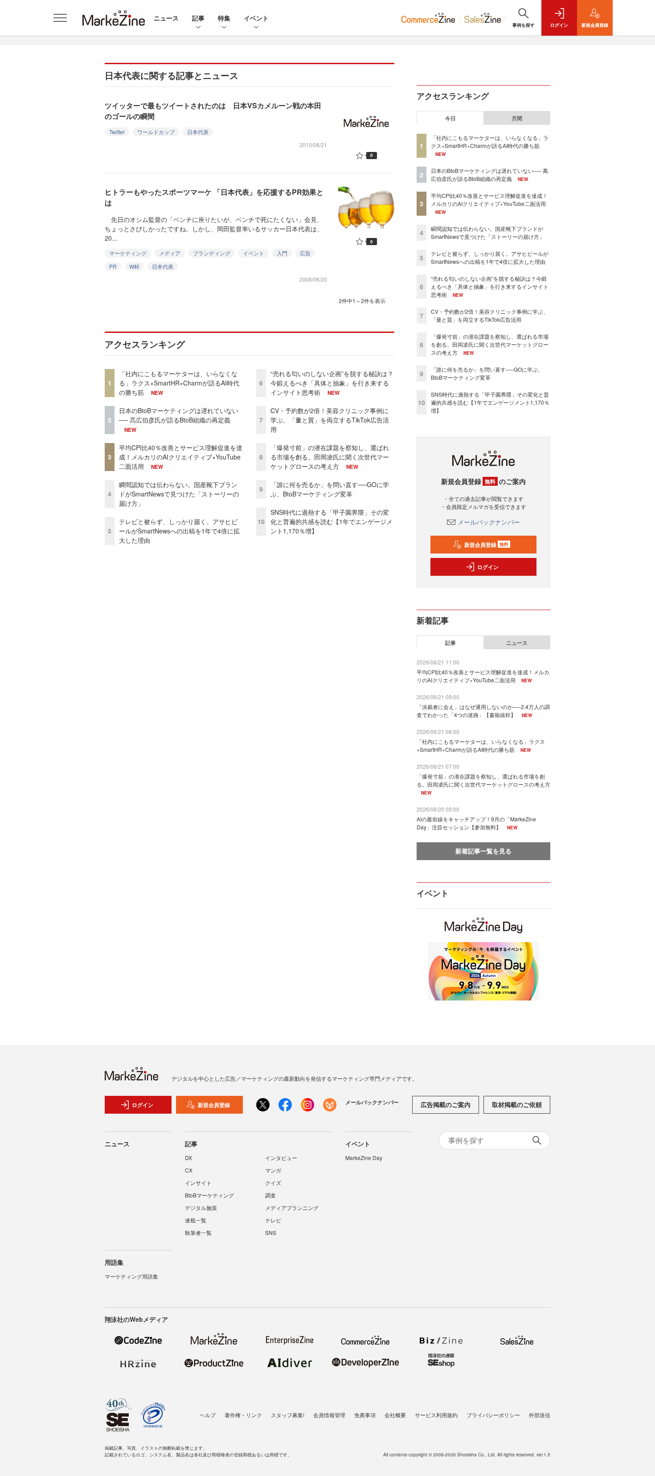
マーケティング (128, 253)
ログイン (488, 567)
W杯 (134, 266)
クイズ (273, 1182)
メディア (169, 253)
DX (188, 1157)
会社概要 (395, 1415)
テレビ (273, 1220)
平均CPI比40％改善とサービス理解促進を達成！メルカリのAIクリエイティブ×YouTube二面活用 (180, 457)
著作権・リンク (243, 1415)
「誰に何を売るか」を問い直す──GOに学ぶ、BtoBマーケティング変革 (329, 489)
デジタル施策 (201, 1207)
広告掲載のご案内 (446, 1104)
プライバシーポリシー (493, 1415)
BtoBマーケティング (209, 1195)
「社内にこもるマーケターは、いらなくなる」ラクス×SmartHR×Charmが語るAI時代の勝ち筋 (179, 383)
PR (113, 266)
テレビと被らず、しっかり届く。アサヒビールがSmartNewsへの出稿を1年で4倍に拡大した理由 (179, 531)
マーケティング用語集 (131, 1276)
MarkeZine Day (363, 1157)
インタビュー (281, 1157)
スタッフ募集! (287, 1415)
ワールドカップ (156, 131)
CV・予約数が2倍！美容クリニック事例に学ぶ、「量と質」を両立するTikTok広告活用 (329, 420)
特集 (224, 17)
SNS (270, 1232)
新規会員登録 (486, 545)
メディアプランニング (292, 1207)
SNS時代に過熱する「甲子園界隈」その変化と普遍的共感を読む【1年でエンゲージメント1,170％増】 (331, 521)
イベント (256, 17)
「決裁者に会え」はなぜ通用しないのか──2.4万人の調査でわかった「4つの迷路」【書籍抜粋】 (483, 710)
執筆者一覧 (198, 1232)
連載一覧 (195, 1220)
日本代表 (198, 131)
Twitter (117, 131)
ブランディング (211, 253)
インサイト (198, 1182)
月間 (517, 118)
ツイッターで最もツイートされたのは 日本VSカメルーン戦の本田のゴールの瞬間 (213, 110)
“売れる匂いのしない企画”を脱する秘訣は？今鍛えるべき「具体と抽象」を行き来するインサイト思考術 (331, 383)
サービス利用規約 (436, 1415)
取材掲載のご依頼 (517, 1104)
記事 (198, 17)
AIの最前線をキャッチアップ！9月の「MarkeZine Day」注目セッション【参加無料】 (476, 823)
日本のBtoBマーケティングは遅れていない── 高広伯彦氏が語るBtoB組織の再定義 (178, 415)
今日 (450, 118)
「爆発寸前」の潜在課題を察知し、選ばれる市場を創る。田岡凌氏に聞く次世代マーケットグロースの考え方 (329, 457)
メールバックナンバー (489, 521)
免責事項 (365, 1415)
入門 (282, 253)
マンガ (273, 1170)
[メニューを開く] (60, 18)
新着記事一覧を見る (483, 850)
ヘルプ (208, 1415)
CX (188, 1170)
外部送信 (539, 1415)
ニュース (166, 17)
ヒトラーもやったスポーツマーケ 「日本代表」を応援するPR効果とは (214, 197)
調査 (270, 1195)
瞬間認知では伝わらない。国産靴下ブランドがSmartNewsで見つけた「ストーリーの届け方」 (179, 494)
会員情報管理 (329, 1415)
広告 (305, 253)
